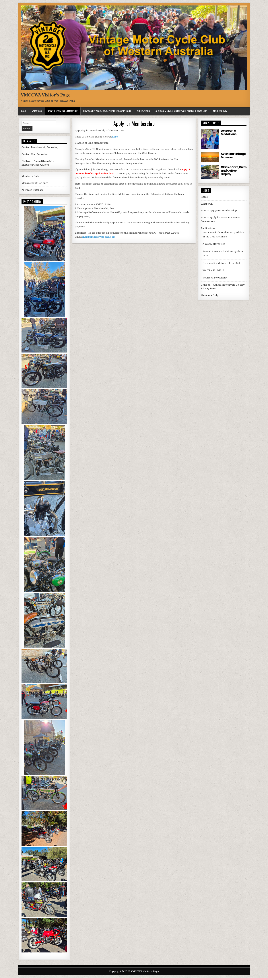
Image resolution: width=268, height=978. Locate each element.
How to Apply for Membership (63, 111)
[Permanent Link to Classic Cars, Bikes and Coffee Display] (210, 172)
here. (115, 136)
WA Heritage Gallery (215, 277)
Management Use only (35, 183)
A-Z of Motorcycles (214, 244)
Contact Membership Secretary (40, 147)
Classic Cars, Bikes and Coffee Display (233, 170)
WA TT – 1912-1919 (213, 270)
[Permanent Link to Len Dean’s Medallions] (210, 139)
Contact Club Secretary (35, 154)
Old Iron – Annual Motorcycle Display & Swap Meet (181, 111)
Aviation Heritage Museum (233, 155)
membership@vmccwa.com (98, 236)
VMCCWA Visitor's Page (45, 95)
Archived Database (33, 190)
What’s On (37, 111)
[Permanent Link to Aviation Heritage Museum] (210, 157)
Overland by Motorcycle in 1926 (221, 263)
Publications (143, 111)
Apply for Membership (134, 123)
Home (23, 111)
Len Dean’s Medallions (228, 132)
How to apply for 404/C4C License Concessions (107, 111)
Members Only (220, 111)
